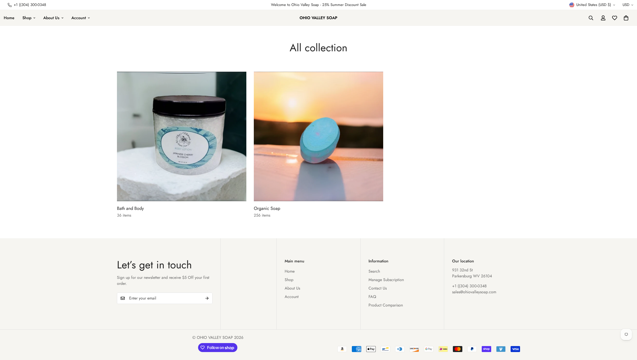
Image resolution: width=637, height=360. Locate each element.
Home (290, 271)
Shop (26, 18)
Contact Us (378, 288)
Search (374, 271)
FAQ (372, 297)
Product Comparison (386, 305)
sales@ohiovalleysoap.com (474, 292)
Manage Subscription (386, 280)
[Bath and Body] (181, 136)
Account (78, 18)
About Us (51, 18)
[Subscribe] (207, 298)
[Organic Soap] (318, 136)
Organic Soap (267, 208)
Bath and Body (130, 208)
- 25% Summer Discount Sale (342, 4)
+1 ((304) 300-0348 (469, 286)
